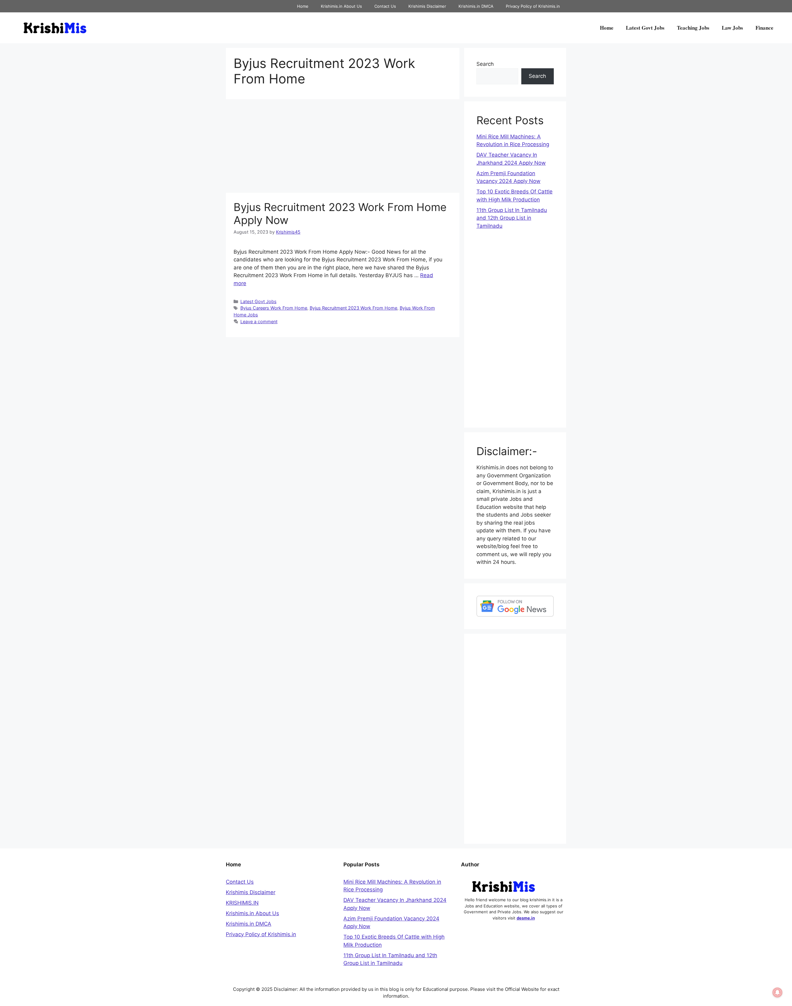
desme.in (526, 917)
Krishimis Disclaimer (427, 6)
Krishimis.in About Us (341, 6)
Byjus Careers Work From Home (273, 308)
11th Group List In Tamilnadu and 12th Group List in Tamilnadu (511, 218)
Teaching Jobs (693, 28)
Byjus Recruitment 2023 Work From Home (353, 308)
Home (302, 6)
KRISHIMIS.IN (242, 903)
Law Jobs (732, 28)
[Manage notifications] (777, 992)
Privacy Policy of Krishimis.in (533, 6)
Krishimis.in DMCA (475, 6)
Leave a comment (259, 321)
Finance (764, 28)
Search (485, 64)
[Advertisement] (342, 147)
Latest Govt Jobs (645, 28)
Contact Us (385, 6)
